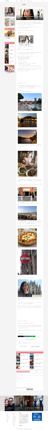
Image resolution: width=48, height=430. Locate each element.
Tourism (21, 18)
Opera (13, 422)
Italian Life (14, 419)
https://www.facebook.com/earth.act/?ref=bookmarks (23, 70)
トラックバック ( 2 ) (36, 371)
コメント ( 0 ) (23, 371)
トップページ (7, 418)
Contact (7, 415)
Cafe (13, 415)
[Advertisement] (30, 76)
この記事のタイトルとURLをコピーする (30, 339)
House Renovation (14, 418)
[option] (9, 403)
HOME (16, 1)
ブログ (7, 419)
